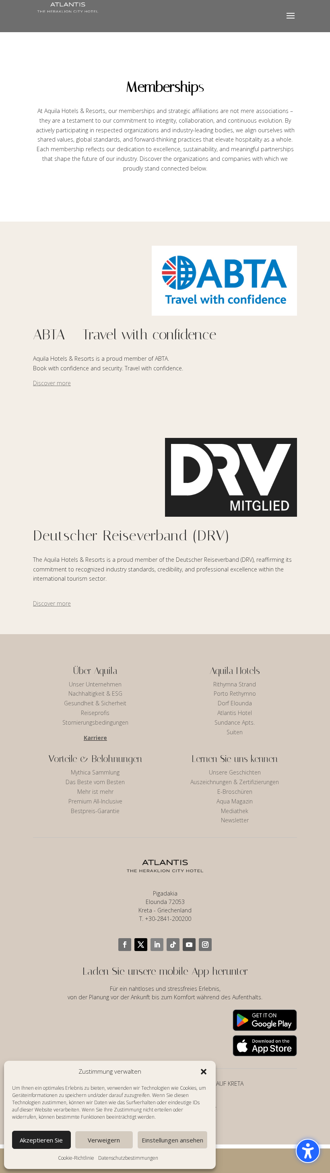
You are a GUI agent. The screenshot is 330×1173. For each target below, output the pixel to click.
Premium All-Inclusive (95, 801)
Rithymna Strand (234, 684)
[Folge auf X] (140, 944)
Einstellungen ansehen (172, 1140)
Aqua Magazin (235, 801)
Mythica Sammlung (95, 772)
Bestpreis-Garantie (95, 811)
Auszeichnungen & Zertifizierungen (234, 782)
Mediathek (234, 811)
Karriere (95, 738)
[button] (204, 1072)
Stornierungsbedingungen (95, 722)
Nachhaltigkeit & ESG (95, 693)
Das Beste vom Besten (95, 782)
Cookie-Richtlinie (76, 1158)
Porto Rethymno (235, 693)
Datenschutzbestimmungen (128, 1158)
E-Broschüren (234, 791)
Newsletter (235, 820)
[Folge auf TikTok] (173, 944)
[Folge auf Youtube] (189, 944)
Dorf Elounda (235, 703)
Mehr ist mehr (95, 791)
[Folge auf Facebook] (124, 944)
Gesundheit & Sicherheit (95, 703)
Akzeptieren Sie (41, 1140)
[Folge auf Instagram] (205, 944)
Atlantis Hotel (234, 713)
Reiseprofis (95, 713)
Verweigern (104, 1140)
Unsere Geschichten (235, 772)
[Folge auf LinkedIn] (157, 944)
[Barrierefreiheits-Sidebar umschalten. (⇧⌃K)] (308, 1151)
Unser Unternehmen (95, 684)
